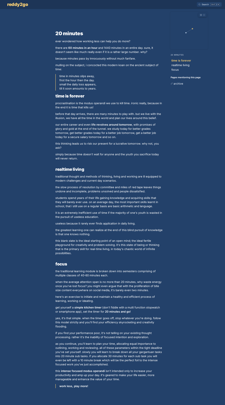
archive (178, 83)
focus (175, 69)
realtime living (180, 65)
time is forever (181, 60)
